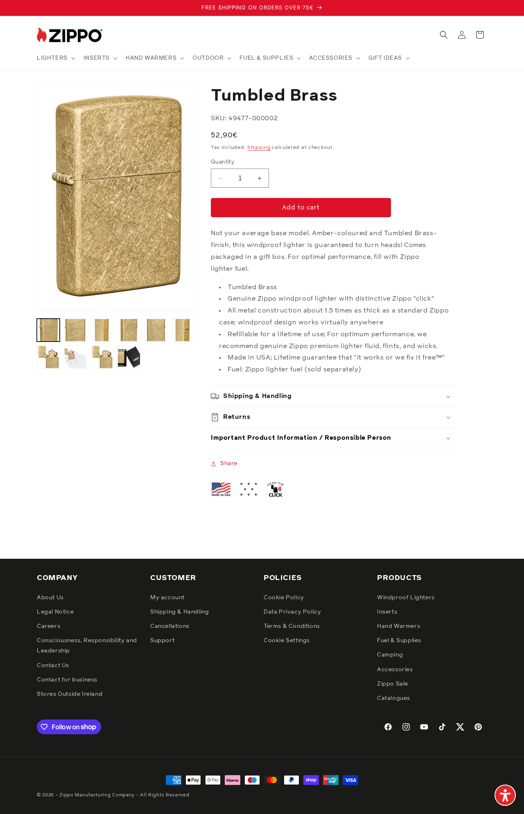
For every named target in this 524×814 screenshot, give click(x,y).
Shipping (259, 148)
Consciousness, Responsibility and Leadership (87, 646)
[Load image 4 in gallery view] (128, 330)
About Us (50, 597)
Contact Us (53, 665)
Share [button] (228, 463)
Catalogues (393, 698)
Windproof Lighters (406, 597)
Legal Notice (55, 611)
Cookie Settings (287, 640)
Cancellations (170, 626)
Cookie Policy (284, 597)
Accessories (395, 669)
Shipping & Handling (179, 611)
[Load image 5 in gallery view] (156, 330)
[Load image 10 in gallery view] (128, 357)
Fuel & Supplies (399, 640)
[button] (55, 58)
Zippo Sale (392, 683)
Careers (48, 626)
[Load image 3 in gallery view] (102, 330)
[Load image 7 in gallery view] (48, 357)
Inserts (387, 611)
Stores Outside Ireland (69, 694)
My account (167, 597)
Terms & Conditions (292, 626)
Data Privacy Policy (292, 611)
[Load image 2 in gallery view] (75, 330)
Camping (390, 655)
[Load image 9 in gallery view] (102, 357)
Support (162, 640)
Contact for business (67, 679)
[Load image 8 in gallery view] (75, 357)
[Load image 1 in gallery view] (48, 330)
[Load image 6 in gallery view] (183, 330)
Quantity (222, 162)
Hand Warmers (398, 626)
